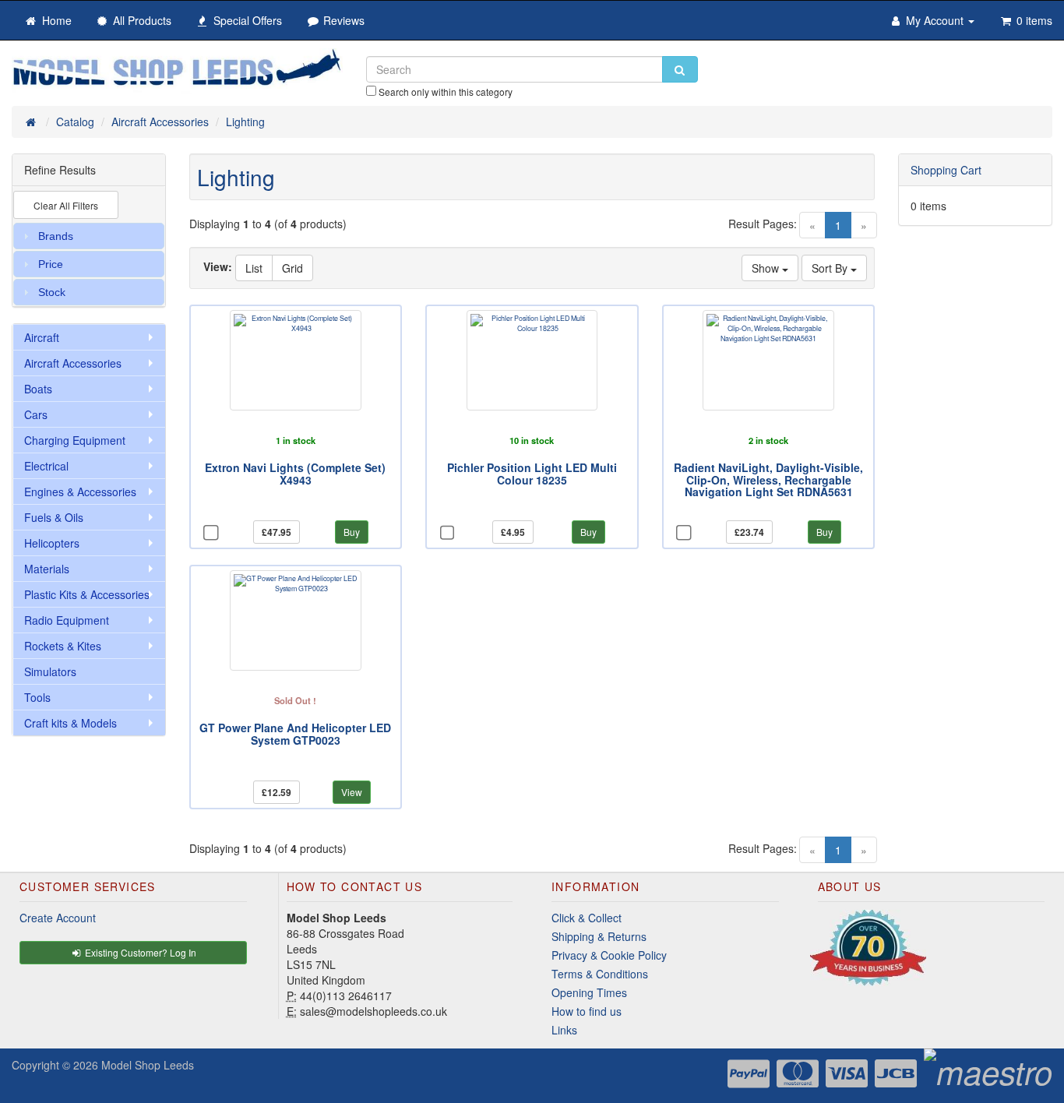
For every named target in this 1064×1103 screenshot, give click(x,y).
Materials (46, 568)
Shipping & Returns (599, 936)
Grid (292, 268)
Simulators (50, 671)
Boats (38, 388)
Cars (36, 414)
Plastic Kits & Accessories (87, 594)
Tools (37, 697)
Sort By (831, 268)
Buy (352, 531)
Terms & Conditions (599, 973)
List (253, 268)
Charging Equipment (74, 440)
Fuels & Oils (53, 517)
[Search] (680, 69)
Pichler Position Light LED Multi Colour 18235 (532, 473)
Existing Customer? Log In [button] (139, 952)
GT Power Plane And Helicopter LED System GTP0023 (295, 733)
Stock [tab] (51, 292)
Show (767, 268)
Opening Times (589, 992)
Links (564, 1030)
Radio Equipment (66, 620)
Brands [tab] (55, 236)
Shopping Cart (946, 170)
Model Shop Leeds (147, 1065)
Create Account (57, 917)
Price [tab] (50, 264)
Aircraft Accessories (73, 363)
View (351, 791)
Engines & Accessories (80, 491)
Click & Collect (586, 917)
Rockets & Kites (62, 646)
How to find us (586, 1011)
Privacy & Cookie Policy (609, 955)
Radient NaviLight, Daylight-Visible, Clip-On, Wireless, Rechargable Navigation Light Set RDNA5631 (768, 479)
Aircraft (41, 337)
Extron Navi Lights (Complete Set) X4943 (295, 473)
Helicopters (51, 543)
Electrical (46, 466)
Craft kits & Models (70, 723)
